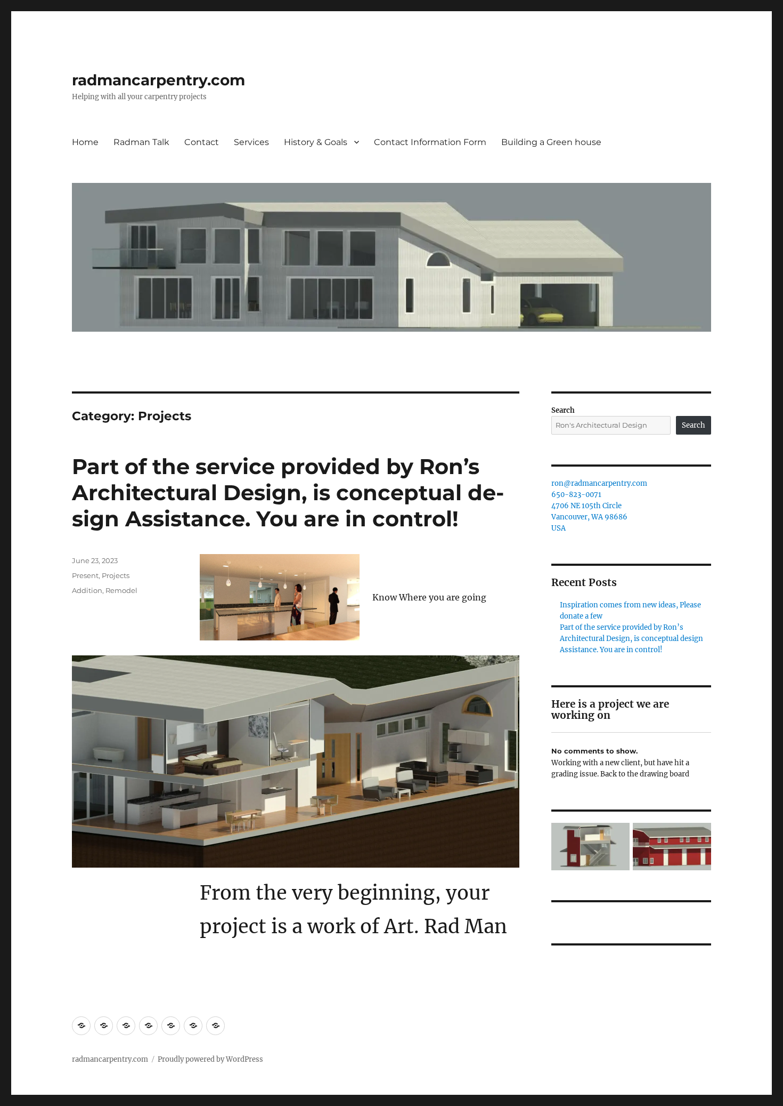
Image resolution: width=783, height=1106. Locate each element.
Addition (87, 590)
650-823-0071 (576, 494)
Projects (115, 575)
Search (563, 410)
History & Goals (315, 142)
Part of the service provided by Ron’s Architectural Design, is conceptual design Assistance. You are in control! (288, 492)
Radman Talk (141, 142)
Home (85, 142)
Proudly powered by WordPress (210, 1059)
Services (251, 142)
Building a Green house (551, 142)
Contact (201, 142)
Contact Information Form (430, 142)
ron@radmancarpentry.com (599, 483)
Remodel (121, 590)
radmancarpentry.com (158, 80)
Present (85, 575)
